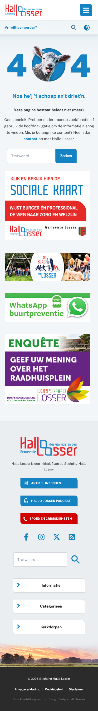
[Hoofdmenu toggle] (86, 10)
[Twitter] (56, 537)
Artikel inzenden (46, 483)
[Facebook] (26, 537)
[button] (74, 27)
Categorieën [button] (51, 606)
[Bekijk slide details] (47, 369)
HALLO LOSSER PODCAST (51, 501)
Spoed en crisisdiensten (50, 518)
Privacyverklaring (27, 689)
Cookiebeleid (54, 689)
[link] (87, 27)
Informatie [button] (51, 585)
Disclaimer (76, 689)
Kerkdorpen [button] (51, 627)
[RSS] (71, 537)
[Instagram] (41, 537)
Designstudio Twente (72, 699)
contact (31, 139)
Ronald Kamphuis (31, 699)
